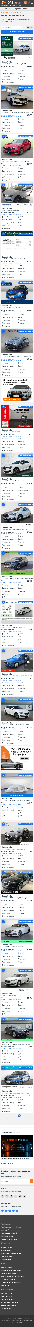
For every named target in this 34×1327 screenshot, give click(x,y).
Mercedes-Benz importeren (10, 1302)
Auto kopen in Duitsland (9, 1233)
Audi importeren (6, 1293)
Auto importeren (6, 1224)
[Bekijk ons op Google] (20, 1196)
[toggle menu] (32, 2)
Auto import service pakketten (11, 1227)
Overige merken (6, 1308)
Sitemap (8, 1318)
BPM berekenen (6, 1247)
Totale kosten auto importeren (11, 1253)
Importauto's (5, 1230)
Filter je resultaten (18, 31)
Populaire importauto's (8, 1273)
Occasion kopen (6, 1267)
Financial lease (6, 1259)
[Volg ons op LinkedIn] (2, 1196)
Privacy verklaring (18, 1318)
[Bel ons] (25, 2)
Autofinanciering (6, 1256)
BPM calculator (6, 1250)
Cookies (27, 1318)
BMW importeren (6, 1296)
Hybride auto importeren (9, 1279)
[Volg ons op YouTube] (24, 1196)
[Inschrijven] (31, 1181)
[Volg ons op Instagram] (7, 1196)
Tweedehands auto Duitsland (11, 1270)
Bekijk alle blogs (6, 1163)
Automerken (5, 1285)
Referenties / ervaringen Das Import (13, 1276)
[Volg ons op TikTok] (15, 1196)
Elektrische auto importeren (10, 1282)
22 (28, 1115)
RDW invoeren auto (7, 1236)
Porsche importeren (7, 1299)
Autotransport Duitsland (9, 1239)
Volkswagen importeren (9, 1305)
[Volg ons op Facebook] (11, 1196)
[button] (2, 1148)
